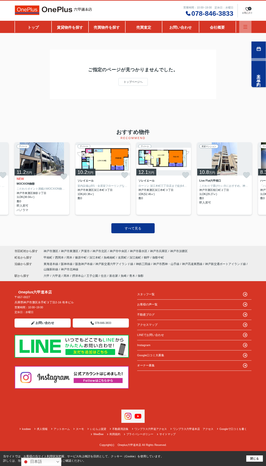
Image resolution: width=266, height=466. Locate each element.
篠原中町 (81, 257)
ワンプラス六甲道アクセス (150, 429)
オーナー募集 (146, 365)
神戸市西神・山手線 (166, 264)
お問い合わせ (180, 27)
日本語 (35, 461)
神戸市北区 (99, 251)
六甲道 (56, 275)
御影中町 (158, 257)
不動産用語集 (120, 429)
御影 (141, 275)
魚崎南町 (110, 257)
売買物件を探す (107, 27)
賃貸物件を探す (70, 27)
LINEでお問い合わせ (150, 335)
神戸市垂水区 (138, 251)
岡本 (69, 257)
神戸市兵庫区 (158, 251)
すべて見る (133, 228)
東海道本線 (51, 264)
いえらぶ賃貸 (98, 429)
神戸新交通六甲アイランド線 (114, 264)
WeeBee (98, 434)
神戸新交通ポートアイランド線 (226, 264)
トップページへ (133, 81)
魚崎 (124, 275)
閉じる (254, 458)
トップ (33, 27)
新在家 (113, 275)
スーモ (80, 429)
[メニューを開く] (245, 27)
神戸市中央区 (118, 251)
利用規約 (115, 434)
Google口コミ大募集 (150, 355)
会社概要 (217, 27)
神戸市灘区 (51, 251)
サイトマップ (167, 434)
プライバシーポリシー (139, 434)
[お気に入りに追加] (63, 176)
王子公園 (92, 275)
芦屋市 (85, 251)
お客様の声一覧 (147, 304)
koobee (26, 429)
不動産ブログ (146, 314)
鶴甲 (147, 257)
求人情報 (42, 429)
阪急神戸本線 (84, 264)
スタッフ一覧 (146, 294)
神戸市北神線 (69, 269)
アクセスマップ (147, 324)
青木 (132, 275)
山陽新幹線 (51, 269)
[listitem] (41, 178)
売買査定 (143, 27)
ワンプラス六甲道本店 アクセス (193, 429)
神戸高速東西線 (192, 264)
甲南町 (48, 257)
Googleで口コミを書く (233, 429)
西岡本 (60, 257)
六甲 (46, 275)
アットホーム (62, 429)
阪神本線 (67, 264)
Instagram (143, 345)
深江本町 (95, 257)
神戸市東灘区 (69, 251)
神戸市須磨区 (179, 251)
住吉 (104, 275)
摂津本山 (78, 275)
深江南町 (135, 257)
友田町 (123, 257)
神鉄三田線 (143, 264)
